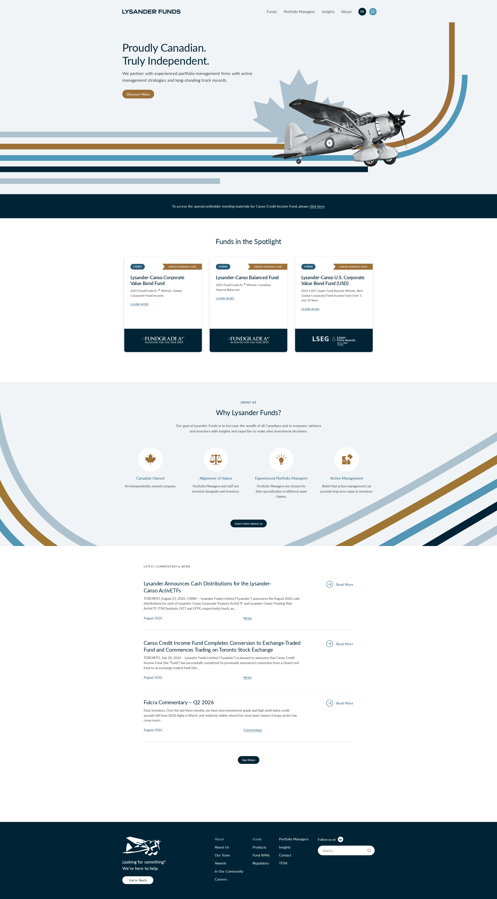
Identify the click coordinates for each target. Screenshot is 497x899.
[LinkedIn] (340, 839)
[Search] (369, 850)
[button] (373, 11)
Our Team (222, 855)
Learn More (225, 298)
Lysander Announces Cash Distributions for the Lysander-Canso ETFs (207, 587)
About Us (222, 847)
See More (248, 760)
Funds (272, 11)
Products (259, 847)
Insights (328, 11)
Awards (220, 863)
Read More (344, 584)
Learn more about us (248, 523)
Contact (285, 855)
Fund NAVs (261, 855)
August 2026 (153, 618)
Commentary (252, 730)
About (346, 11)
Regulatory (261, 863)
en (362, 11)
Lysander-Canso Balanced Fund (247, 277)
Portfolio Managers (299, 11)
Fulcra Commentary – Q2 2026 (179, 702)
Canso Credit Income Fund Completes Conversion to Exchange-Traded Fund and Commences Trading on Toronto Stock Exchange (222, 646)
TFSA (283, 863)
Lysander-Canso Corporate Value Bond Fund (157, 280)
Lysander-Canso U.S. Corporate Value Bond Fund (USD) (333, 280)
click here (316, 206)
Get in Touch (138, 880)
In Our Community (229, 871)
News (247, 618)
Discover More (138, 94)
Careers (221, 879)
